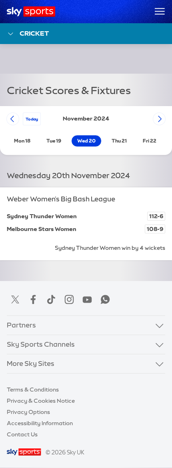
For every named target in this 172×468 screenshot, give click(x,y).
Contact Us (22, 434)
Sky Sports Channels (41, 344)
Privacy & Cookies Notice (41, 401)
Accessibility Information (40, 423)
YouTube (87, 299)
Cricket (34, 33)
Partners (21, 325)
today (32, 119)
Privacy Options (28, 412)
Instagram (69, 299)
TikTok (51, 299)
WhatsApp (105, 299)
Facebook (33, 299)
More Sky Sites (30, 363)
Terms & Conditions (33, 389)
